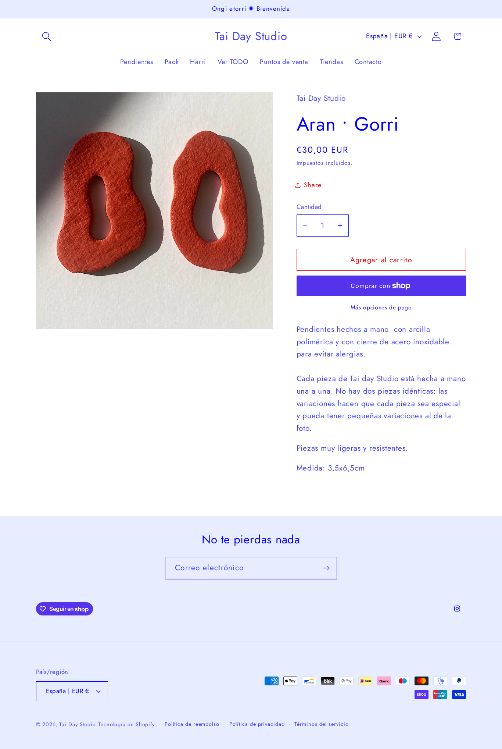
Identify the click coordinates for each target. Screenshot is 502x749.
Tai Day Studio (77, 724)
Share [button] (313, 185)
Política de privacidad (257, 723)
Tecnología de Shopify (126, 724)
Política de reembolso (192, 723)
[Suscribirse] (326, 568)
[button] (46, 36)
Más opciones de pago (381, 307)
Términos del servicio (321, 723)
